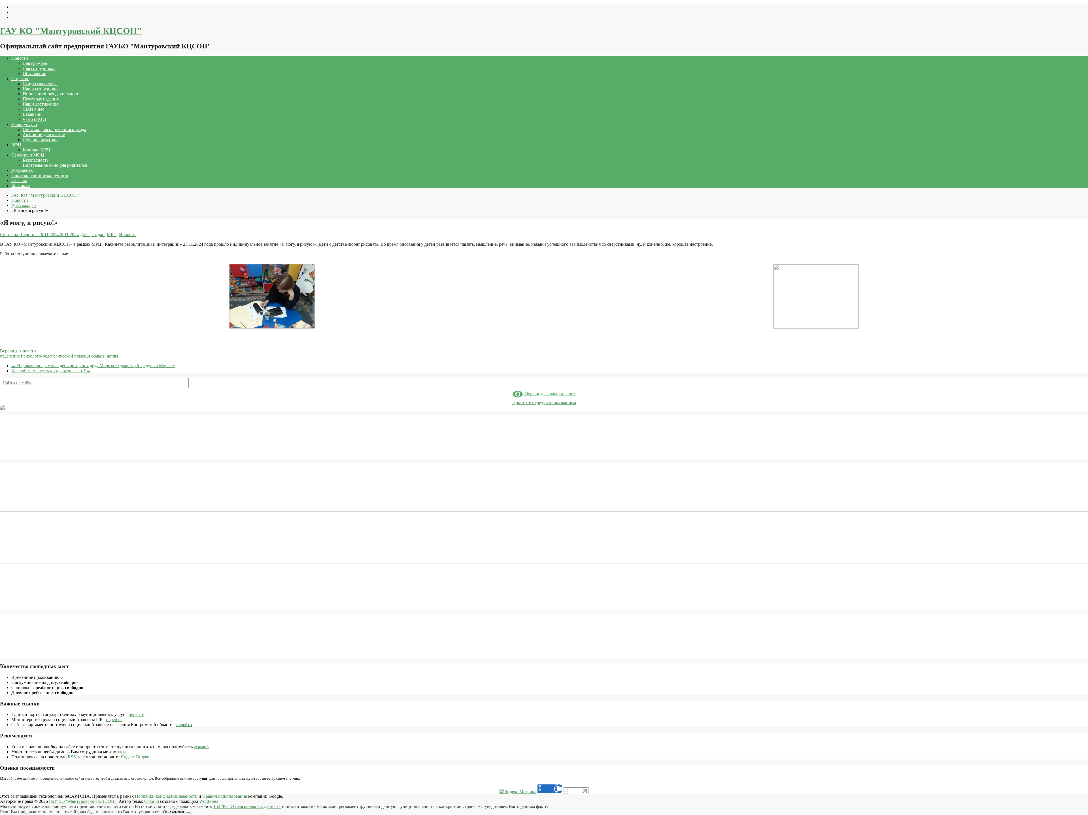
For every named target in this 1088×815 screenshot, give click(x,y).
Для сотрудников (39, 68)
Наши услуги (24, 124)
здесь (122, 751)
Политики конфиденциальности (166, 796)
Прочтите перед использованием (544, 402)
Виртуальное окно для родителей (55, 165)
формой (201, 746)
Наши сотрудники (40, 88)
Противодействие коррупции (39, 175)
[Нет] (188, 813)
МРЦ (16, 144)
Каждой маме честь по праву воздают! (51, 370)
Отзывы (19, 180)
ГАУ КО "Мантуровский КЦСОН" (71, 31)
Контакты (20, 185)
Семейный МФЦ (27, 155)
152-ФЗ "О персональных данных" (247, 806)
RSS (72, 756)
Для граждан (35, 63)
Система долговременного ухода (54, 129)
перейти (136, 714)
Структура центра (40, 83)
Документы (22, 170)
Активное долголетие (44, 134)
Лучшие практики (40, 139)
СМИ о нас (33, 109)
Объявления (34, 73)
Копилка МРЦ (36, 149)
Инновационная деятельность (51, 93)
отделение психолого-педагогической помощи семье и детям (59, 356)
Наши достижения (40, 104)
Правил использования (224, 796)
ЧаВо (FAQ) (34, 119)
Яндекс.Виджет (136, 756)
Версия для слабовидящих (549, 393)
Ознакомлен (173, 812)
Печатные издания (41, 99)
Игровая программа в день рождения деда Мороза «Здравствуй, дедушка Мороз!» (93, 365)
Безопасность (35, 160)
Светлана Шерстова (19, 234)
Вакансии (32, 114)
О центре (20, 78)
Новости (19, 58)
